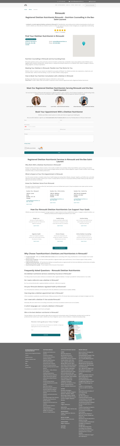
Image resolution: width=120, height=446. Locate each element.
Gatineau (74, 358)
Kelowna (63, 419)
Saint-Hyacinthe (69, 374)
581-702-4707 (29, 201)
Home (25, 9)
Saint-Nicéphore (65, 378)
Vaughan (67, 398)
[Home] (25, 5)
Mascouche (71, 362)
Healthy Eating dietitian (48, 373)
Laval (70, 360)
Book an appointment (90, 5)
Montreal (69, 365)
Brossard (69, 355)
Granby (62, 360)
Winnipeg (63, 427)
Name (25, 120)
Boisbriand (68, 353)
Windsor (63, 400)
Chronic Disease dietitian (49, 357)
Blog (26, 363)
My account (93, 1)
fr (83, 5)
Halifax (68, 408)
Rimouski (63, 370)
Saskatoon (67, 423)
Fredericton (67, 413)
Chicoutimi (70, 357)
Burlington (68, 390)
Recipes (27, 365)
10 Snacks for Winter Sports (85, 400)
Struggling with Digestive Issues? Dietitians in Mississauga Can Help (86, 383)
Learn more (29, 204)
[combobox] (25, 127)
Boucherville (64, 355)
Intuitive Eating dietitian (48, 381)
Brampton (63, 390)
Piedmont (66, 366)
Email (61, 120)
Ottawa (62, 397)
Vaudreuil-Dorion (69, 384)
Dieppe (62, 413)
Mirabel (62, 363)
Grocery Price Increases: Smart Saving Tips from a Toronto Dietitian (86, 431)
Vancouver (71, 419)
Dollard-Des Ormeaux (66, 358)
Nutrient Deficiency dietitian (49, 389)
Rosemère (68, 370)
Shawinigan (69, 381)
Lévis (73, 360)
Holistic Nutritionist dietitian (49, 376)
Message (26, 134)
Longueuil (66, 362)
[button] (83, 44)
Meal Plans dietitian (47, 386)
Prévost (63, 368)
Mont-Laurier (68, 363)
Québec (67, 368)
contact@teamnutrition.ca (60, 41)
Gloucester (63, 392)
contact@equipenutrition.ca (76, 1)
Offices (30, 9)
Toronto (74, 397)
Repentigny (71, 368)
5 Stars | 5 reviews (60, 32)
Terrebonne (70, 383)
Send (59, 152)
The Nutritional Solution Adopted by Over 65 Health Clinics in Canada (86, 404)
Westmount (73, 386)
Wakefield (67, 386)
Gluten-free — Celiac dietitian (50, 370)
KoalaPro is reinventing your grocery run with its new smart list (86, 387)
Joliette (66, 360)
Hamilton (69, 392)
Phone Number (27, 124)
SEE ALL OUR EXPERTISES (60, 248)
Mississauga (64, 395)
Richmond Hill (68, 397)
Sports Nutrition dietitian (49, 405)
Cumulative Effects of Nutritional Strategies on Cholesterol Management (86, 423)
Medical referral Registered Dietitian (33, 353)
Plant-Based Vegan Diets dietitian (51, 397)
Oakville (73, 395)
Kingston (74, 392)
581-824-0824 (56, 43)
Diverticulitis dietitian (48, 362)
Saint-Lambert (73, 376)
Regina (62, 423)
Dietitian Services (29, 357)
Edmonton (67, 404)
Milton (72, 393)
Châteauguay (64, 357)
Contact (26, 355)
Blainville (63, 353)
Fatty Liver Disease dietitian (49, 365)
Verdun (62, 386)
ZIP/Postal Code (62, 129)
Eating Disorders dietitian (49, 363)
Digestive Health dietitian (49, 360)
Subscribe (46, 334)
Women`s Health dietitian (49, 412)
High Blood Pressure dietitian (50, 375)
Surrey (67, 419)
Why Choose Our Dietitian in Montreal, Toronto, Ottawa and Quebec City (86, 415)
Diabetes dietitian (47, 358)
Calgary (62, 404)
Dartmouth (63, 408)
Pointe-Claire (72, 366)
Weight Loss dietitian (48, 410)
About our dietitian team (30, 359)
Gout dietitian (46, 371)
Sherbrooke (63, 383)
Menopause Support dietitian (50, 387)
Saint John (63, 414)
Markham (63, 393)
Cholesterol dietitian (48, 355)
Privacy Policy (27, 143)
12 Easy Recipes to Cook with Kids (86, 399)
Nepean (69, 395)
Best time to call (27, 129)
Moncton (73, 413)
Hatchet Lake (73, 408)
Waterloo (72, 398)
